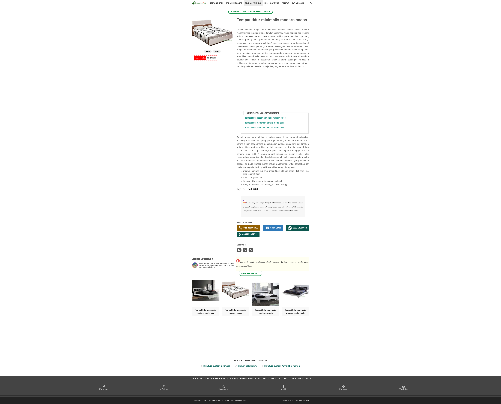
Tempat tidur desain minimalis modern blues (265, 118)
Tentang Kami (216, 3)
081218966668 (299, 228)
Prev (208, 51)
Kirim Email (275, 228)
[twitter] (245, 250)
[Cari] (311, 3)
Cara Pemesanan (234, 3)
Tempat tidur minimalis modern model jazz (205, 311)
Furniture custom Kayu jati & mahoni (282, 366)
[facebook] (239, 250)
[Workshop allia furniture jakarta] (199, 3)
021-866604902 (250, 228)
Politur (285, 3)
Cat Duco (274, 3)
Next (217, 51)
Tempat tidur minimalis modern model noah (295, 311)
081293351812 (250, 234)
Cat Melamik (298, 3)
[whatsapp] (251, 250)
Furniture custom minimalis (216, 366)
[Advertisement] (275, 91)
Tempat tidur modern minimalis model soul (264, 123)
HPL (265, 3)
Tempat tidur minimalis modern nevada (265, 311)
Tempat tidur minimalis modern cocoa (235, 311)
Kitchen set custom (247, 366)
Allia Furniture (304, 400)
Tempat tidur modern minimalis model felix (264, 128)
